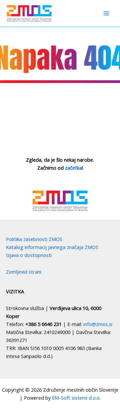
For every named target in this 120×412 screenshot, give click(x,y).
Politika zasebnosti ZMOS (34, 239)
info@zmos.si (97, 324)
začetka (73, 167)
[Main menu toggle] (106, 13)
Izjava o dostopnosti (29, 255)
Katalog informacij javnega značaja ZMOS (52, 247)
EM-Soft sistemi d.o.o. (76, 397)
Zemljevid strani (23, 271)
